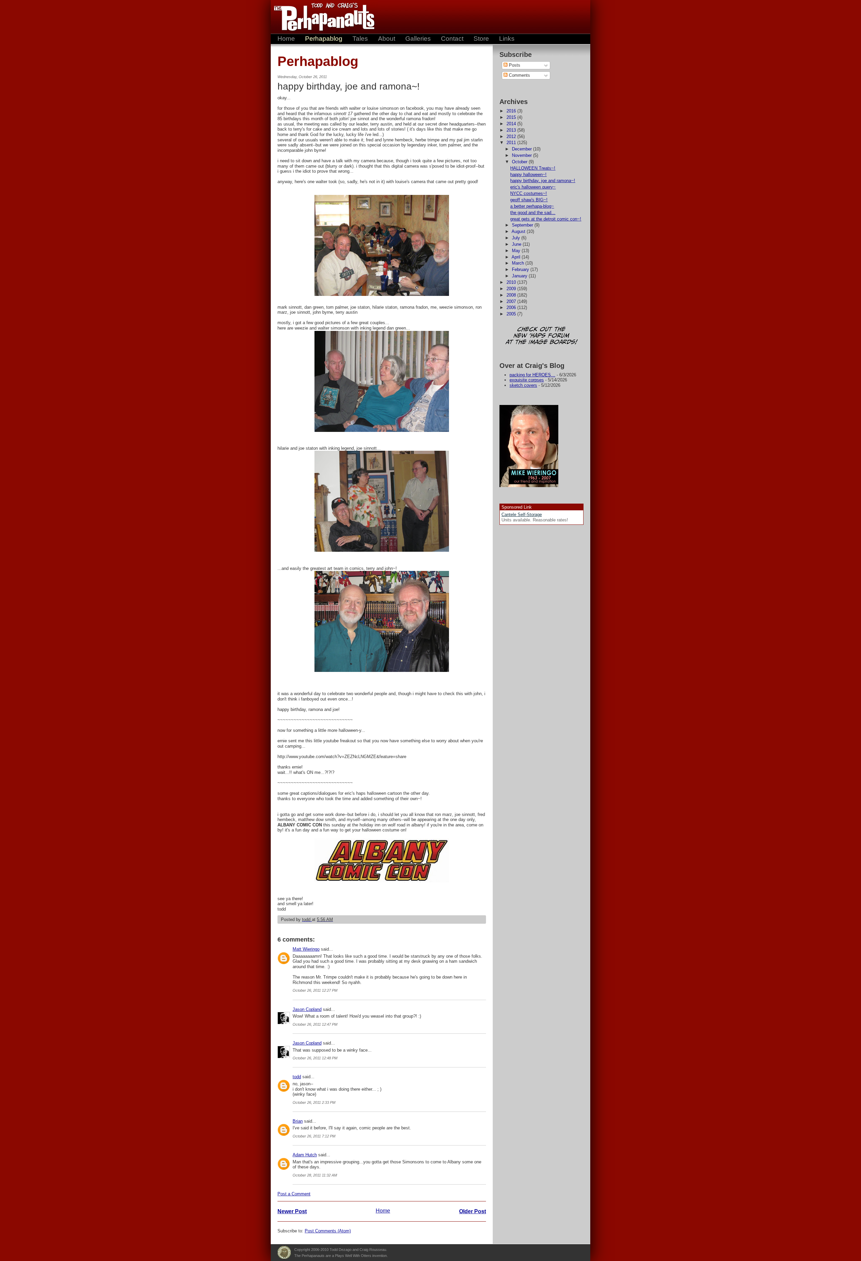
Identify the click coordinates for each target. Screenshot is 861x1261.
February (521, 269)
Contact (452, 38)
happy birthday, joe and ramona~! (542, 180)
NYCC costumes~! (528, 193)
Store (481, 38)
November (522, 155)
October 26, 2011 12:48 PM (315, 1058)
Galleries (418, 38)
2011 (512, 142)
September (523, 225)
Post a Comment (293, 1193)
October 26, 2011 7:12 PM (314, 1136)
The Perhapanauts (321, 17)
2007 (512, 301)
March (518, 263)
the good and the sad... (532, 212)
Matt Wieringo (306, 949)
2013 (512, 130)
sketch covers (523, 385)
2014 (512, 123)
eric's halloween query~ (533, 187)
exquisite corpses (527, 379)
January (520, 275)
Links (507, 38)
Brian (298, 1121)
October (520, 161)
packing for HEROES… (532, 374)
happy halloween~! (528, 174)
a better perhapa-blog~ (532, 206)
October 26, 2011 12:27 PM (315, 990)
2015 (512, 117)
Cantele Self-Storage (521, 514)
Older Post (472, 1211)
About (386, 38)
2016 (512, 110)
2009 (512, 288)
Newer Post (292, 1211)
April (517, 257)
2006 (512, 307)
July (516, 237)
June (517, 244)
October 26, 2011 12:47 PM (315, 1024)
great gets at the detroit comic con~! (545, 218)
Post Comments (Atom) (328, 1230)
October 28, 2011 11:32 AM (315, 1175)
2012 (512, 136)
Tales (360, 38)
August (519, 231)
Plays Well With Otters (284, 1252)
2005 (512, 313)
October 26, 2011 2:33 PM (314, 1102)
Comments (519, 75)
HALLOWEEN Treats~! (532, 168)
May (517, 250)
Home (286, 38)
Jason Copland (307, 1009)
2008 (512, 295)
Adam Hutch (305, 1154)
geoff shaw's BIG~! (529, 199)
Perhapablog (323, 38)
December (522, 148)
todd (297, 1076)
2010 (512, 282)
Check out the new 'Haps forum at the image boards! (541, 336)
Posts (514, 65)
